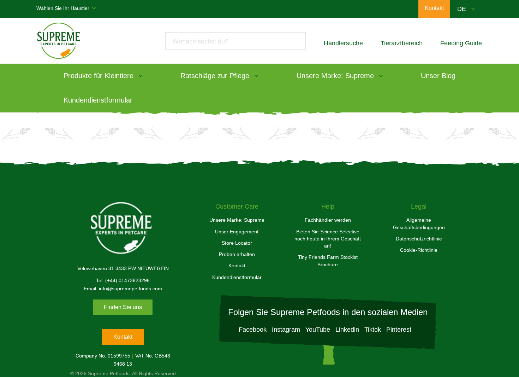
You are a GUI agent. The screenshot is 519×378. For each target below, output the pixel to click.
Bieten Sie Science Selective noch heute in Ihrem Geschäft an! (327, 239)
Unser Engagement (236, 231)
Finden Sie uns (123, 307)
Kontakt (122, 337)
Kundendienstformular (98, 100)
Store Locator (237, 243)
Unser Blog (438, 76)
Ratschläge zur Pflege (214, 76)
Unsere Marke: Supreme (335, 76)
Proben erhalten (237, 254)
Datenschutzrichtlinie (419, 239)
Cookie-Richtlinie (418, 250)
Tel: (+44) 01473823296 (123, 280)
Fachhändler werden (328, 220)
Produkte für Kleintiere (98, 76)
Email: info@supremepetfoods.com (123, 288)
